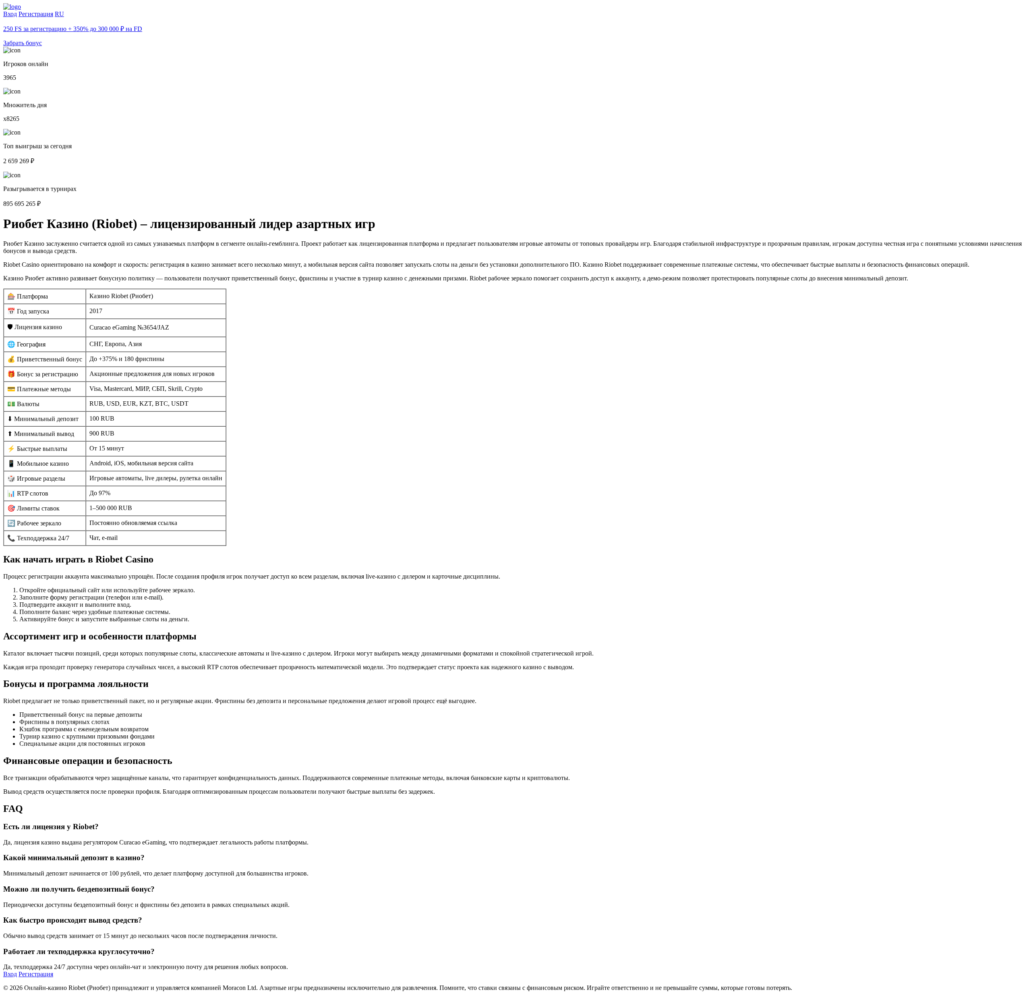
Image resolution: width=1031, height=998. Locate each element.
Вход (10, 13)
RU (59, 13)
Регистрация (36, 13)
